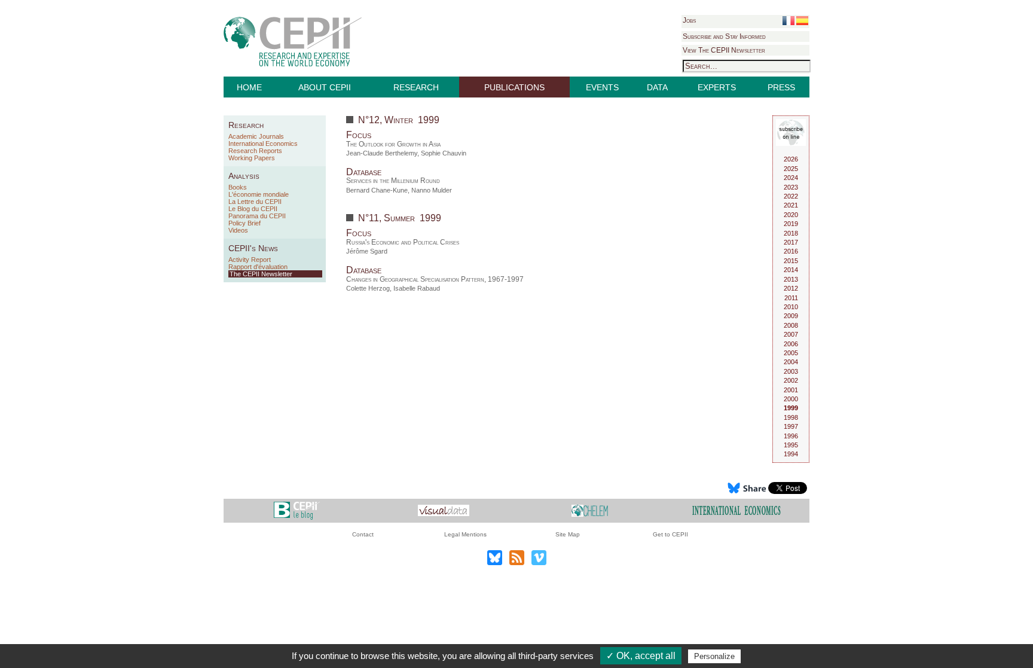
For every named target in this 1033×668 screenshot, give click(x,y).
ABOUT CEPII (324, 87)
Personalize (714, 656)
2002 (791, 380)
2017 (791, 242)
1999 (791, 407)
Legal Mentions (465, 534)
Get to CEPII (670, 534)
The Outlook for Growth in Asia (393, 144)
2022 (791, 196)
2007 (791, 334)
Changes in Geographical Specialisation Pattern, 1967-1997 (435, 279)
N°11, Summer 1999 (399, 218)
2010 (791, 306)
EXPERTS (717, 87)
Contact (363, 534)
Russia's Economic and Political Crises (402, 242)
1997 (791, 426)
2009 (791, 315)
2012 (791, 288)
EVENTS (602, 87)
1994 (791, 453)
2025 (791, 168)
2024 (791, 177)
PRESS (781, 87)
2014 (791, 269)
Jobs (689, 20)
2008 (791, 325)
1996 (791, 436)
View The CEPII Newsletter (724, 50)
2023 (791, 187)
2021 (791, 205)
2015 (791, 260)
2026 (791, 159)
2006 (791, 343)
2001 (791, 390)
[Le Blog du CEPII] (297, 510)
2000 (791, 398)
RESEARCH (416, 87)
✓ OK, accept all (641, 656)
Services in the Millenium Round (393, 180)
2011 (791, 297)
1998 (791, 417)
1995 (791, 445)
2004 (791, 361)
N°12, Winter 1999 (398, 120)
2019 (791, 223)
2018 (791, 233)
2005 (791, 352)
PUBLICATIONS (514, 87)
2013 (791, 279)
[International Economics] (736, 510)
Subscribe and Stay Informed (724, 36)
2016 (791, 251)
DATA (657, 87)
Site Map (567, 534)
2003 (791, 371)
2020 (791, 214)
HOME (249, 87)
